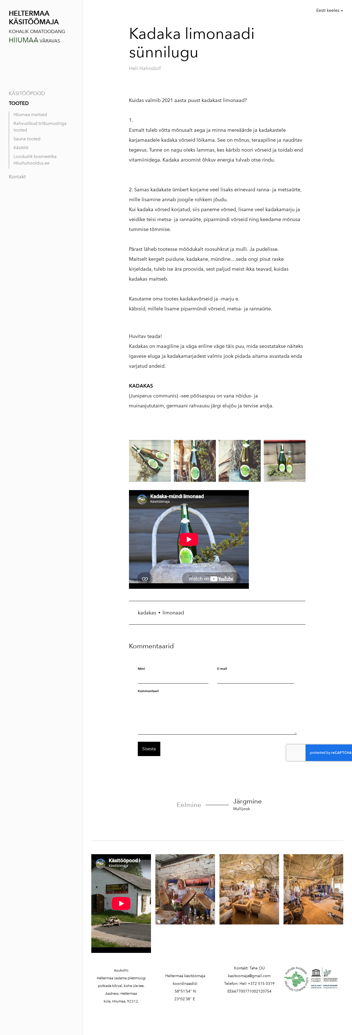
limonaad (173, 613)
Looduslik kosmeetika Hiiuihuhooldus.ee (35, 160)
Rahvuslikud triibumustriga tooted (40, 127)
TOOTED (19, 103)
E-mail (222, 668)
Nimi (141, 668)
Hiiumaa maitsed (30, 114)
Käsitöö (21, 147)
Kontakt (17, 177)
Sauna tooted (26, 138)
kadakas (147, 613)
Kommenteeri (148, 691)
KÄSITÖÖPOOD (27, 93)
